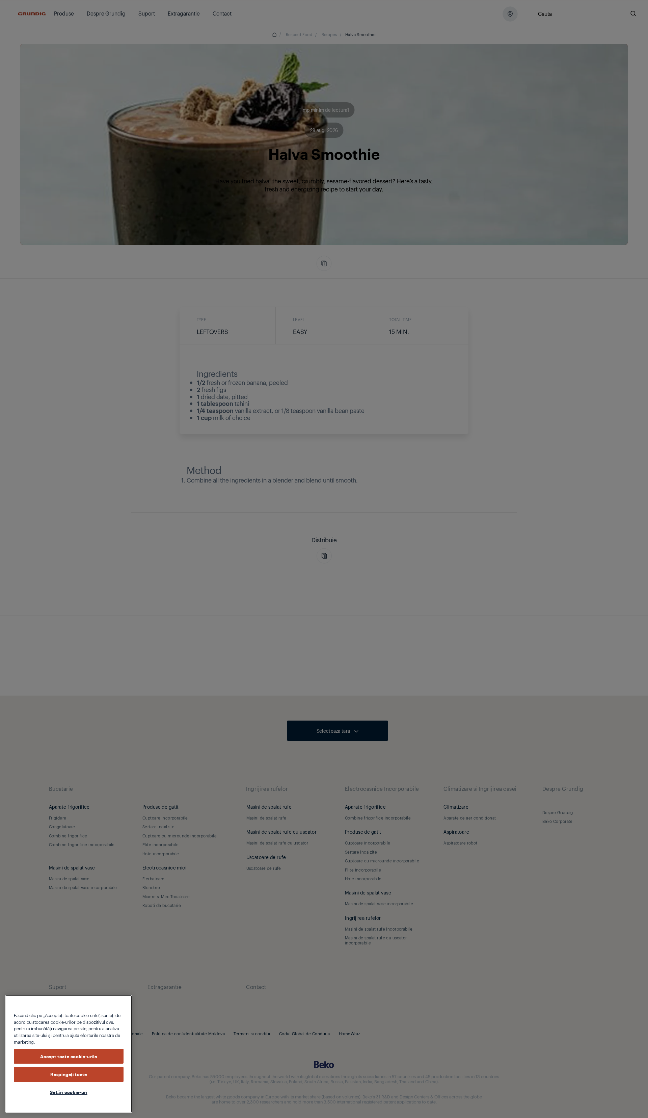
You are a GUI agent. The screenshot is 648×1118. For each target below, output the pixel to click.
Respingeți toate (68, 1074)
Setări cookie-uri (68, 1092)
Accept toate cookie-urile (68, 1056)
